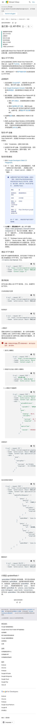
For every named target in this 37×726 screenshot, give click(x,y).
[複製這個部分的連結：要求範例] (10, 280)
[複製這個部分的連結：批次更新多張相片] (15, 480)
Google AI (4, 707)
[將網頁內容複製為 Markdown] (28, 26)
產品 (7, 19)
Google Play (4, 682)
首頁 (2, 19)
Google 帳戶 (16, 83)
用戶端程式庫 (21, 72)
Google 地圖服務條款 (7, 627)
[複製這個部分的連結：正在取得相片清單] (15, 291)
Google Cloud (5, 679)
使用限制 (3, 641)
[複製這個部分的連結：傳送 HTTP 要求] (16, 252)
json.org (15, 127)
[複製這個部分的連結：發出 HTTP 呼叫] (16, 58)
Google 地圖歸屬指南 (7, 638)
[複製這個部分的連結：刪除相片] (9, 557)
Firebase (3, 670)
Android (3, 665)
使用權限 (3, 632)
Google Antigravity (6, 676)
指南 (28, 19)
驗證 (10, 116)
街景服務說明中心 (6, 651)
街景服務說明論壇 (6, 657)
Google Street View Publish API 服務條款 (12, 629)
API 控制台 (15, 101)
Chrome (3, 668)
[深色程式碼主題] (31, 263)
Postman (16, 64)
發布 (16, 343)
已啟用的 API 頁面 (17, 106)
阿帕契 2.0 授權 (17, 611)
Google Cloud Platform (7, 704)
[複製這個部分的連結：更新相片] (9, 442)
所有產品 (3, 710)
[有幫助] (12, 22)
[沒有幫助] (15, 22)
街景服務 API (5, 654)
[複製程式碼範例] (34, 263)
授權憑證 (11, 90)
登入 (33, 2)
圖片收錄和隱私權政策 (7, 635)
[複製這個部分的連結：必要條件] (10, 79)
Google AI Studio (6, 673)
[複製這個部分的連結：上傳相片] (9, 328)
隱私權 (7, 717)
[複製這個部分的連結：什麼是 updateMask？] (21, 576)
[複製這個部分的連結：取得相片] (9, 310)
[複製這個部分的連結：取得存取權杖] (14, 157)
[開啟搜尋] (30, 2)
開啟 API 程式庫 (25, 110)
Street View (14, 2)
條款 (2, 717)
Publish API (22, 19)
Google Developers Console (16, 88)
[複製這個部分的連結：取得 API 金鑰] (14, 133)
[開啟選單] (3, 2)
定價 (2, 644)
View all (3, 685)
